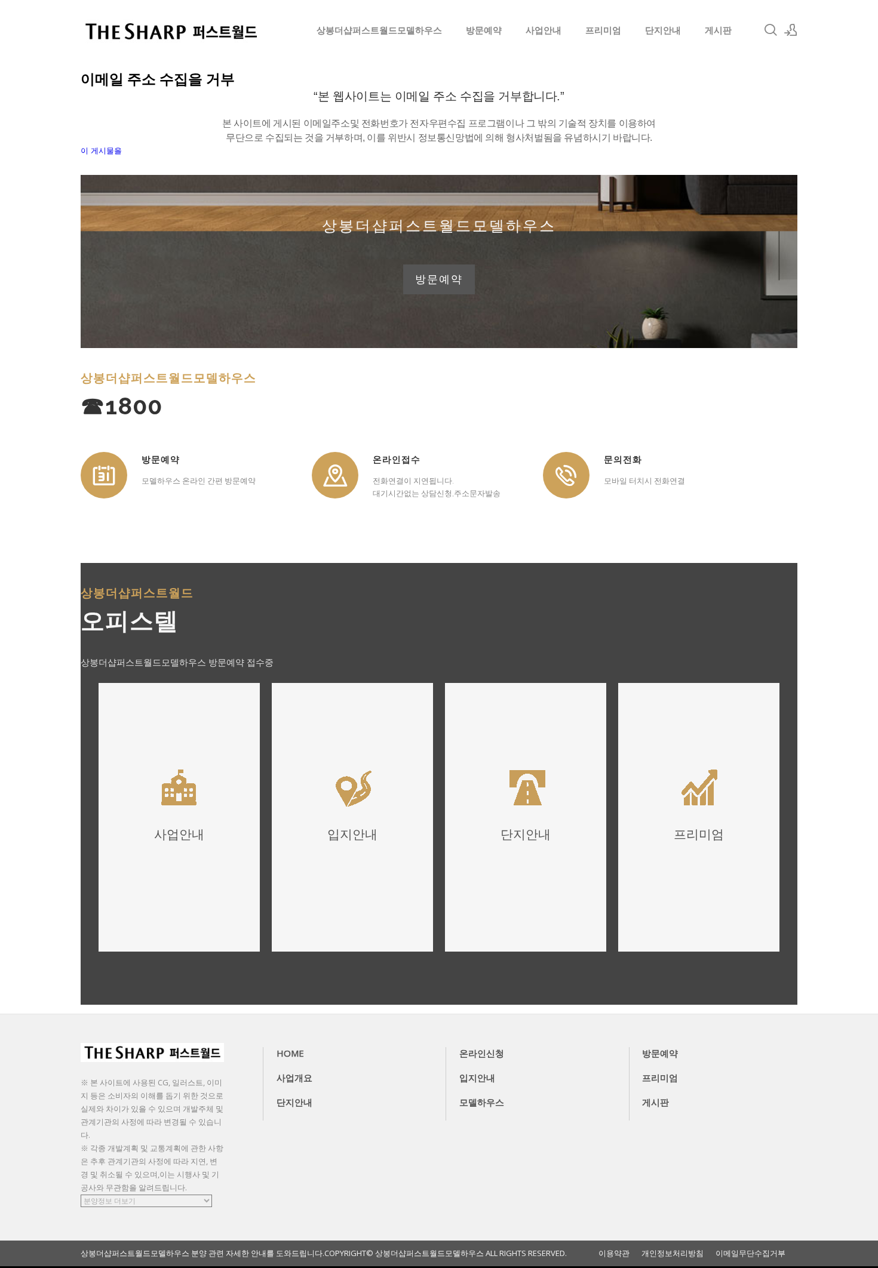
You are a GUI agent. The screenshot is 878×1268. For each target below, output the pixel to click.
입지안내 (477, 1078)
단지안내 (663, 30)
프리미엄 (603, 30)
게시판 (718, 30)
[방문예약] (104, 475)
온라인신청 (481, 1053)
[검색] (770, 29)
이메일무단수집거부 (750, 1253)
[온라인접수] (335, 475)
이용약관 (614, 1253)
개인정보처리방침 (672, 1253)
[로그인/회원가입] (790, 29)
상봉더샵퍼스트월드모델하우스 (379, 30)
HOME (290, 1053)
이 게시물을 (101, 150)
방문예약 (484, 30)
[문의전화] (566, 475)
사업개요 (294, 1078)
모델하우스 (481, 1102)
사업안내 (543, 30)
